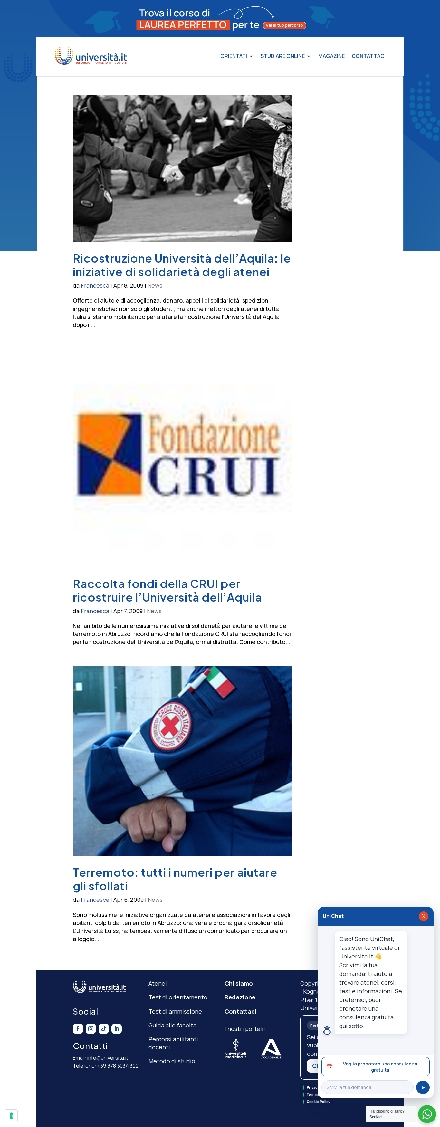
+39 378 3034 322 (118, 1065)
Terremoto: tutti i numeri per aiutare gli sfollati (175, 879)
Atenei (157, 983)
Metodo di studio (171, 1061)
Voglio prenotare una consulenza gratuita (371, 1067)
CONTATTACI (369, 56)
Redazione (240, 997)
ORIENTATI (233, 56)
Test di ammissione (175, 1011)
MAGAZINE (331, 56)
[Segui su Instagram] (91, 1029)
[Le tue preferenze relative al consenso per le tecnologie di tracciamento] (11, 1116)
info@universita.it (107, 1057)
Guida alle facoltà (172, 1025)
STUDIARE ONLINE (283, 56)
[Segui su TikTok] (104, 1029)
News (155, 285)
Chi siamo (239, 983)
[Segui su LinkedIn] (116, 1029)
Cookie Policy (318, 1101)
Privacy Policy (318, 1087)
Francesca (95, 285)
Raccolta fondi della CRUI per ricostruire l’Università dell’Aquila (167, 590)
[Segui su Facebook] (78, 1029)
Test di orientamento (177, 997)
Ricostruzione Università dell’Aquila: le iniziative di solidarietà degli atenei (182, 265)
